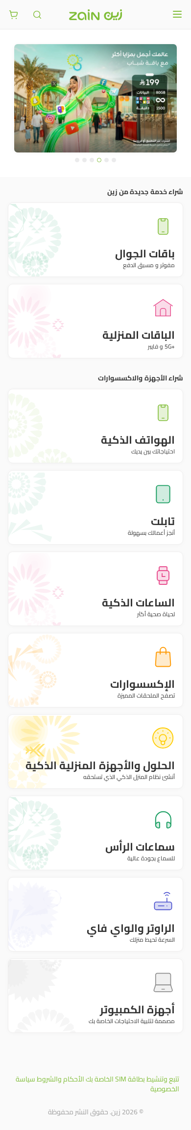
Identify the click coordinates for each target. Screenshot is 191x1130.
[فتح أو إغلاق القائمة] (177, 14)
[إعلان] (95, 98)
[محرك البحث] (37, 15)
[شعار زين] (95, 15)
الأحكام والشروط (60, 1079)
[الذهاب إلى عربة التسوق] (14, 15)
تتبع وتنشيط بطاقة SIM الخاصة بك (132, 1079)
